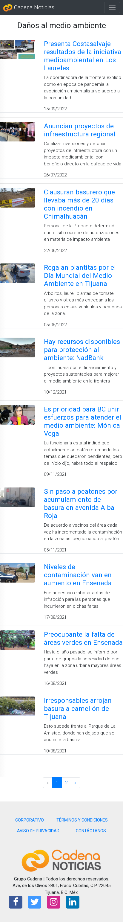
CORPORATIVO (29, 820)
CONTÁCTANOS (91, 830)
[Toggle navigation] (112, 7)
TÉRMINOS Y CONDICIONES (82, 820)
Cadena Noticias (33, 7)
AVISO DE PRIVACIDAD (38, 830)
